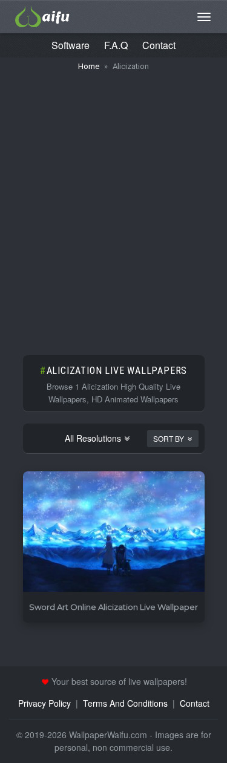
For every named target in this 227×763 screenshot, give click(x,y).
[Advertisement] (113, 207)
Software (70, 45)
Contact (159, 45)
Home (88, 66)
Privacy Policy (44, 703)
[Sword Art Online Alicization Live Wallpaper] (114, 532)
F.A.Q (116, 45)
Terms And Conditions (125, 703)
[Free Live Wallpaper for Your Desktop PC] (42, 15)
